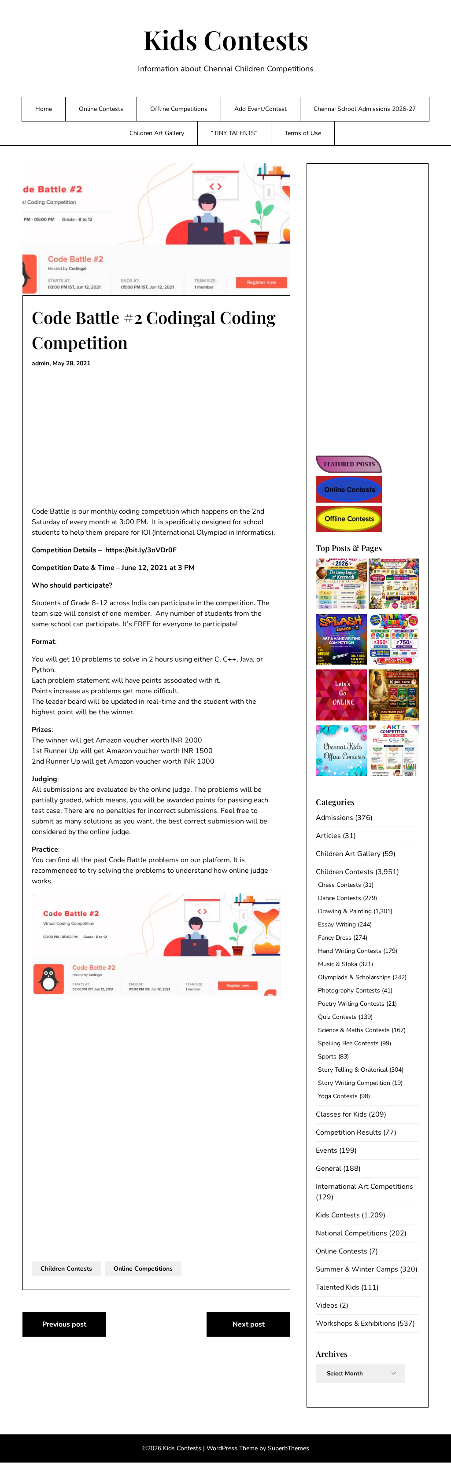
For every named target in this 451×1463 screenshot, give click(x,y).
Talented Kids (337, 1287)
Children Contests (66, 1269)
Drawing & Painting (345, 911)
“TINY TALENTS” (234, 133)
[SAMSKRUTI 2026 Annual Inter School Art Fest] (341, 585)
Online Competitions (143, 1269)
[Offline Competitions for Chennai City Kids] (341, 752)
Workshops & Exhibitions (356, 1323)
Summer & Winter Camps (357, 1269)
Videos (327, 1305)
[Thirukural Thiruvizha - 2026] (394, 696)
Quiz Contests (337, 1017)
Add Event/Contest (260, 109)
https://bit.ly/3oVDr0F (141, 550)
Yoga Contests (338, 1096)
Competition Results (348, 1132)
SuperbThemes (288, 1448)
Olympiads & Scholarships (354, 977)
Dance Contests (339, 898)
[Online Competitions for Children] (341, 696)
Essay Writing (337, 924)
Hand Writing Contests (349, 951)
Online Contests (101, 109)
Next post (249, 1324)
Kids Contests (225, 39)
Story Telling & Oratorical (353, 1070)
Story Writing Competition (354, 1083)
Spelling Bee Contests (348, 1043)
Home (43, 109)
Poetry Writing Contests (351, 1004)
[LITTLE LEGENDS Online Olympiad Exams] (394, 641)
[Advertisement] (156, 437)
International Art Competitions (364, 1186)
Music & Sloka (337, 964)
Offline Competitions (178, 109)
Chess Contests (339, 885)
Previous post (64, 1324)
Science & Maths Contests (354, 1030)
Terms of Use (303, 133)
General (328, 1168)
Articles (328, 836)
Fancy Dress (334, 938)
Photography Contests (349, 990)
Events (326, 1150)
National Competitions (351, 1233)
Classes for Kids (341, 1114)
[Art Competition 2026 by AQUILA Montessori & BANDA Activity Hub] (394, 752)
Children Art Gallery (156, 133)
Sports (327, 1056)
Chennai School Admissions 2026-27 (365, 109)
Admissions (334, 818)
